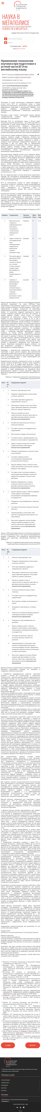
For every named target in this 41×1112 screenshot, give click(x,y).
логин (18, 49)
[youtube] (20, 1107)
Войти (25, 46)
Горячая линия (5, 1080)
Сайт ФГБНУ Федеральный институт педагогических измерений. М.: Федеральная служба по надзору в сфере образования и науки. (21, 992)
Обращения (4, 1085)
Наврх (20, 1111)
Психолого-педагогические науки (19, 77)
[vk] (17, 1107)
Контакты (4, 1088)
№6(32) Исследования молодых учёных (21, 74)
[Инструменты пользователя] (38, 74)
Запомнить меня (16, 46)
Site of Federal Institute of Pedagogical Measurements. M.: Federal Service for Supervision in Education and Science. (21, 1032)
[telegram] (23, 1107)
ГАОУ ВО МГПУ (18, 1104)
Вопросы (4, 1090)
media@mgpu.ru (5, 1101)
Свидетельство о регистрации (25, 33)
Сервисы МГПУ (5, 1082)
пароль (23, 49)
